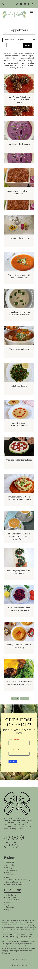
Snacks (8, 877)
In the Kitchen (11, 897)
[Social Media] (17, 4)
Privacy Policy (15, 965)
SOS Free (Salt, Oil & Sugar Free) (18, 880)
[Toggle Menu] (31, 12)
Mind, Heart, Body (12, 900)
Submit (12, 761)
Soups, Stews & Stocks (14, 884)
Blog (7, 909)
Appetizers (10, 863)
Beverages (10, 867)
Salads (8, 872)
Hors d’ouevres (11, 870)
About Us (9, 902)
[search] (4, 4)
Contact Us (10, 907)
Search (27, 45)
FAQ (7, 905)
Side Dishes (10, 875)
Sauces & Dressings (13, 882)
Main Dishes (10, 865)
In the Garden (11, 895)
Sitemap (24, 965)
